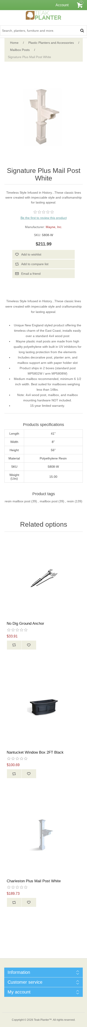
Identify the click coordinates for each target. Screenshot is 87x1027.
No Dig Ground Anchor (25, 623)
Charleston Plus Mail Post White (34, 881)
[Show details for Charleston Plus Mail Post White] (43, 835)
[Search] (82, 30)
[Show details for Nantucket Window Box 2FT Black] (43, 706)
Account (62, 5)
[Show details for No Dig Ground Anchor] (43, 578)
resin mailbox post (17, 501)
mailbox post (49, 501)
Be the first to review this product (44, 218)
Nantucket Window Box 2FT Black (35, 752)
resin (70, 501)
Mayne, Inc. (54, 227)
